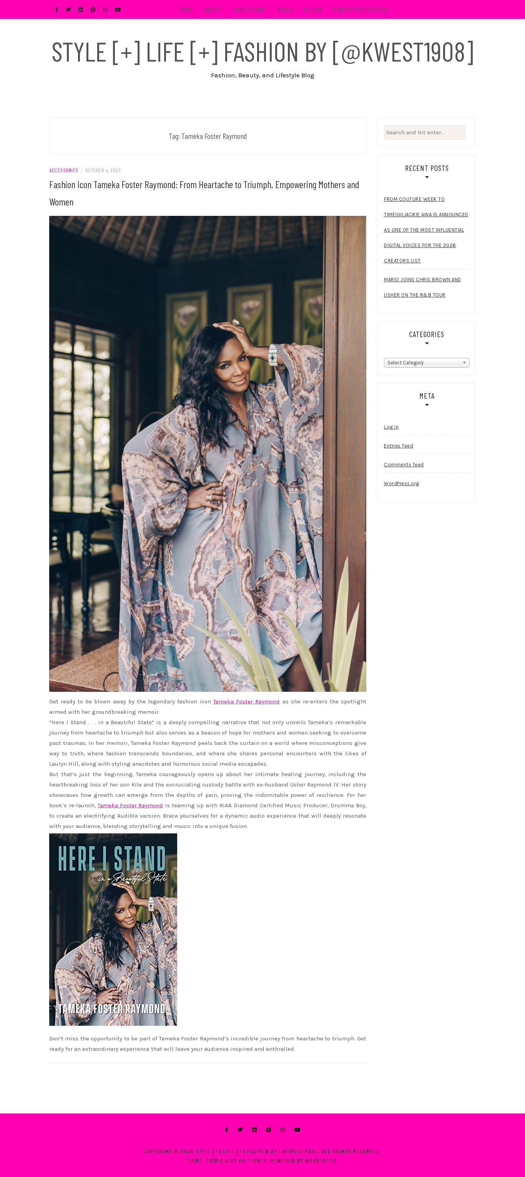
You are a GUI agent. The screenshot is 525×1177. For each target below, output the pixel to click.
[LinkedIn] (254, 1130)
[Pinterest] (268, 1130)
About (213, 9)
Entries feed (398, 446)
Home (186, 9)
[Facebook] (226, 1130)
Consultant (249, 9)
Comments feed (404, 464)
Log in (391, 427)
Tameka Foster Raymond (246, 701)
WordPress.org (401, 483)
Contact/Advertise (361, 9)
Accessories (63, 170)
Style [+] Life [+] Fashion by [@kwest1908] (262, 51)
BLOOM (313, 9)
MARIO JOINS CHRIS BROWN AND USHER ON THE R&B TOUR (422, 287)
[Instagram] (283, 1130)
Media (285, 9)
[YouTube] (297, 1130)
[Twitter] (240, 1130)
